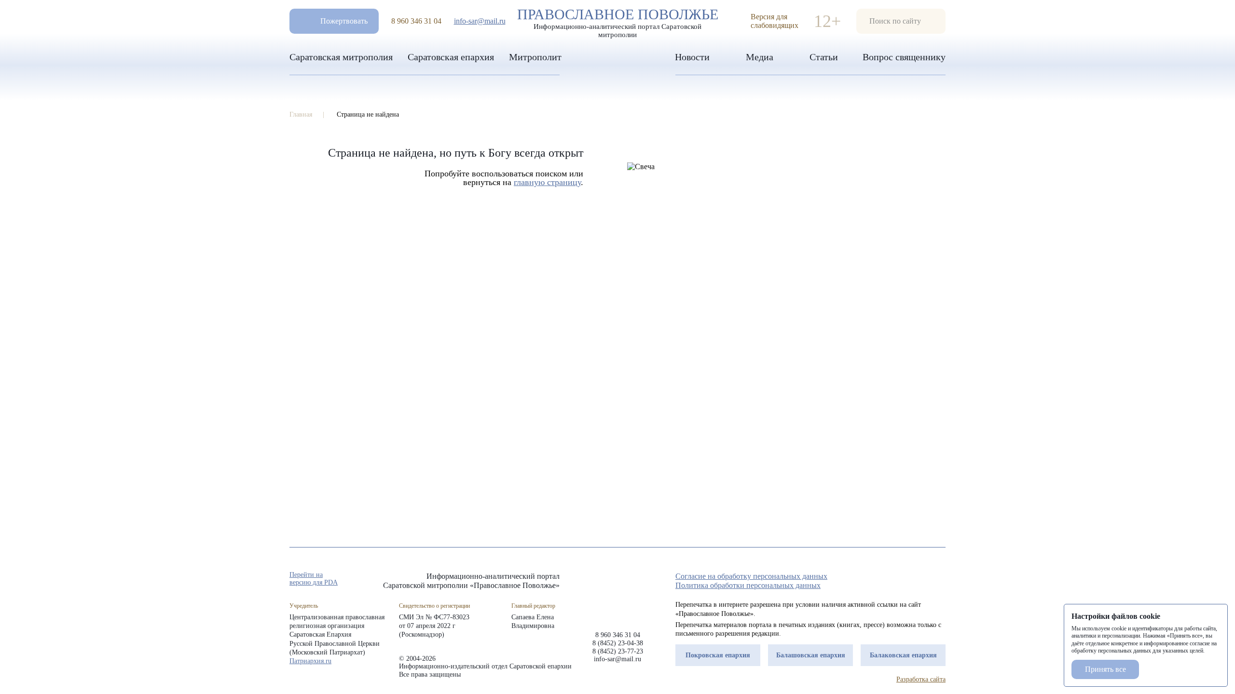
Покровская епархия (718, 655)
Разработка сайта (921, 679)
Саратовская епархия (451, 57)
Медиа (759, 57)
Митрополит (535, 57)
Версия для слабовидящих (774, 21)
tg (906, 579)
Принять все (1105, 669)
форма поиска (901, 21)
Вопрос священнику (904, 57)
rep (888, 579)
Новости (692, 57)
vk (923, 579)
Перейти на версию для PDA (313, 578)
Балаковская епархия (903, 655)
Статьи (824, 57)
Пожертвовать (344, 21)
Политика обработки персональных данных (748, 585)
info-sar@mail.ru (480, 21)
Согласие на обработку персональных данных (751, 576)
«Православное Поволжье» (617, 594)
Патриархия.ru (310, 661)
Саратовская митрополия (341, 57)
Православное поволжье (617, 20)
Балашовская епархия (810, 655)
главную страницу (547, 182)
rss (941, 579)
